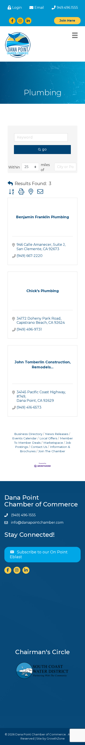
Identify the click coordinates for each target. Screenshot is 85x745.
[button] (10, 183)
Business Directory (28, 434)
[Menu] (75, 35)
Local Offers (48, 438)
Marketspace (53, 442)
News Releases (56, 434)
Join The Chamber (51, 451)
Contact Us (39, 447)
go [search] (44, 149)
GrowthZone (56, 738)
